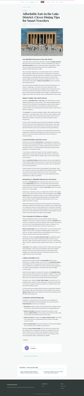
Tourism (52, 1)
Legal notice (63, 386)
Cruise (27, 1)
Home (43, 386)
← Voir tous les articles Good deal (30, 356)
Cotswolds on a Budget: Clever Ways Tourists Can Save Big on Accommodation (53, 372)
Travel (57, 1)
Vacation (61, 1)
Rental (48, 1)
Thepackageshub (12, 384)
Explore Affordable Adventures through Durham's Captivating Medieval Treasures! (29, 372)
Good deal (32, 1)
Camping (22, 1)
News (37, 1)
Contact (62, 388)
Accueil (24, 7)
